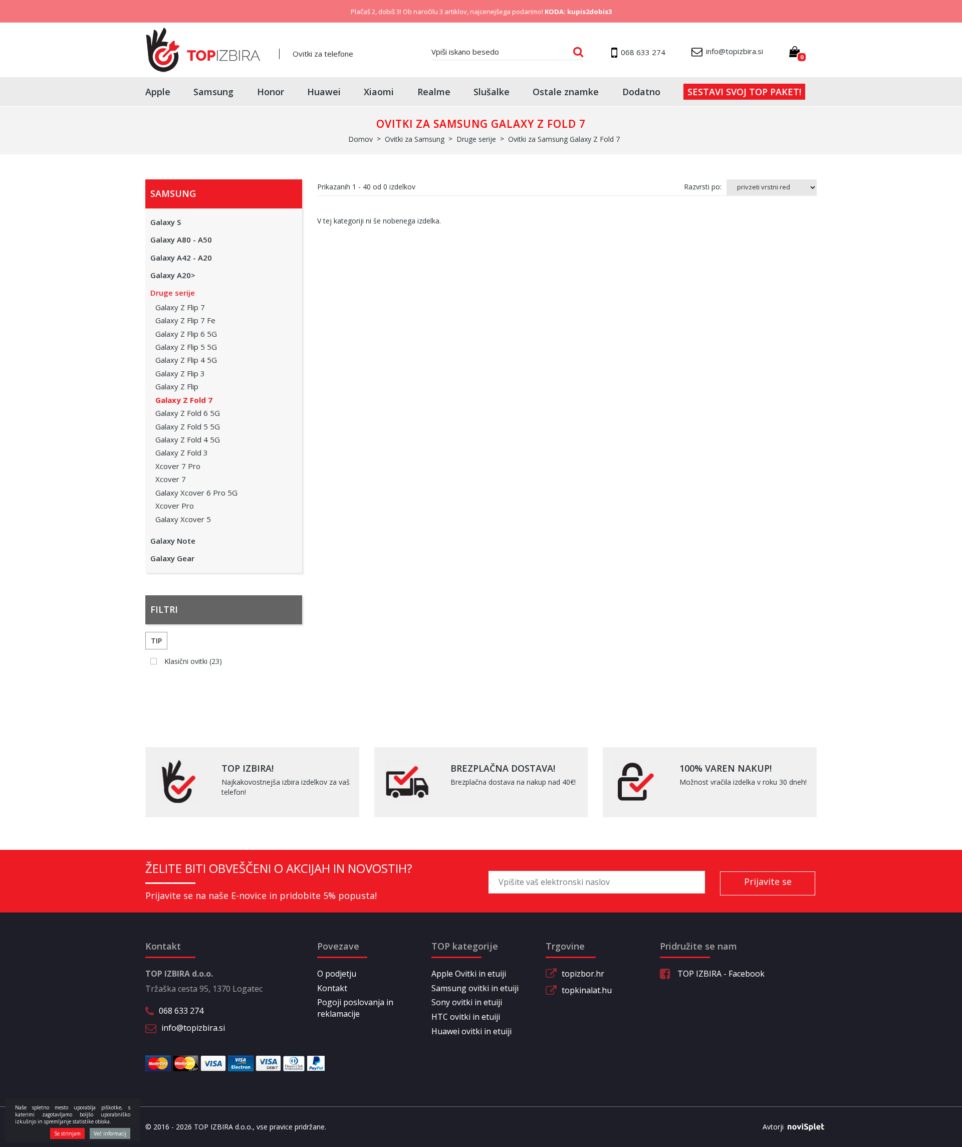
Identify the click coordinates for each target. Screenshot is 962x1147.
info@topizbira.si (193, 1027)
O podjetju (336, 973)
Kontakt (332, 988)
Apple (157, 92)
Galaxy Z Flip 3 (180, 373)
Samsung (213, 92)
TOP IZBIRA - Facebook (720, 973)
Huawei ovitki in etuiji (471, 1031)
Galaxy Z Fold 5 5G (187, 426)
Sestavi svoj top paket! (744, 92)
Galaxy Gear (172, 558)
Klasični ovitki (193, 661)
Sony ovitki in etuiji (466, 1002)
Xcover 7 (170, 479)
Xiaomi (379, 92)
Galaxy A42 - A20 (181, 258)
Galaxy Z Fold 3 (181, 452)
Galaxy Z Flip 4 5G (186, 360)
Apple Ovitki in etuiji (468, 973)
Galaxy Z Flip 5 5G (186, 347)
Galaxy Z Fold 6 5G (187, 413)
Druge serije (172, 293)
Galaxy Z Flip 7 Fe (185, 320)
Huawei (324, 92)
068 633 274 (181, 1010)
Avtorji (773, 1126)
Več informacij (110, 1133)
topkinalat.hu (587, 990)
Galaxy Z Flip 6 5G (186, 334)
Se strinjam (67, 1133)
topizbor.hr (583, 973)
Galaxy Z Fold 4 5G (187, 439)
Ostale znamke (566, 92)
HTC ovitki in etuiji (465, 1016)
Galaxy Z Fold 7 (183, 400)
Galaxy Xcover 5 (183, 519)
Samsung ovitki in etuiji (475, 988)
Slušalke (491, 92)
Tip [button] (156, 640)
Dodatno (641, 92)
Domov (360, 139)
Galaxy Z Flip (176, 386)
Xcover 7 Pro (177, 466)
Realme (433, 92)
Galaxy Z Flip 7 (180, 307)
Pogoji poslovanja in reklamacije (355, 1008)
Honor (270, 92)
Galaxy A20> (172, 275)
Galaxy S (165, 222)
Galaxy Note (172, 541)
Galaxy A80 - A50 (181, 240)
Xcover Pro (174, 506)
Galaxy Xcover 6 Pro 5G (196, 493)
